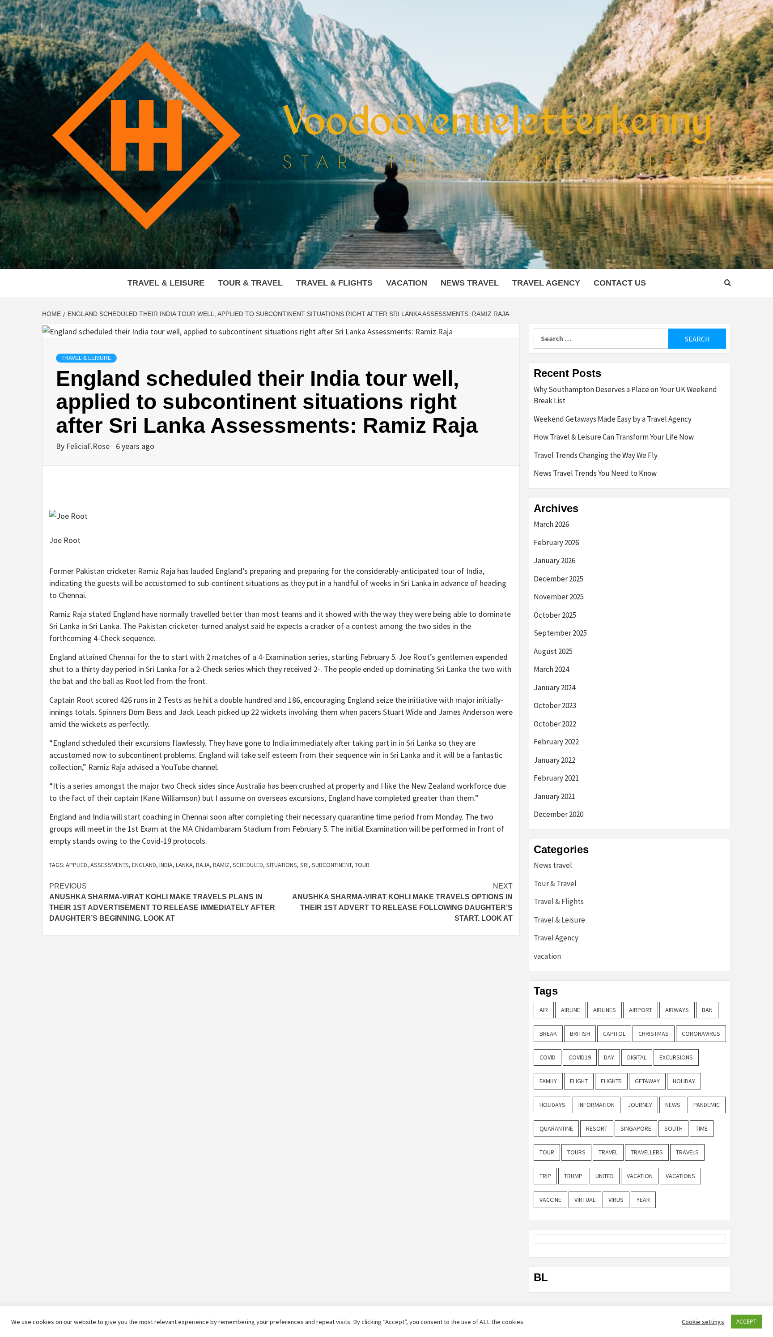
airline (570, 1010)
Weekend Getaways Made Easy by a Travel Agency (613, 419)
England (144, 865)
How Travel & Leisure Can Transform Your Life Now (614, 437)
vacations (680, 1176)
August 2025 (553, 651)
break (548, 1033)
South (673, 1128)
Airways (677, 1010)
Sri (304, 865)
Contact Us (620, 282)
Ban (707, 1010)
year (643, 1200)
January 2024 (554, 687)
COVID (547, 1057)
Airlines (604, 1010)
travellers (647, 1152)
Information (596, 1105)
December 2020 (558, 814)
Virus (616, 1200)
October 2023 (555, 705)
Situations (281, 865)
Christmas (653, 1033)
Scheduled (248, 865)
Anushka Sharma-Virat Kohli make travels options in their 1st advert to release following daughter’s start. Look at (402, 902)
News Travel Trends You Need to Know (595, 473)
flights (611, 1081)
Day (609, 1057)
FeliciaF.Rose (88, 446)
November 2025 (559, 597)
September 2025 (560, 633)
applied (76, 865)
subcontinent (332, 865)
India (166, 865)
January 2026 (554, 560)
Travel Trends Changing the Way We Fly (596, 455)
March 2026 (551, 524)
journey (640, 1105)
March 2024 (551, 669)
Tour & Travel (250, 282)
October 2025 (555, 615)
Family (548, 1081)
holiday (684, 1081)
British (580, 1033)
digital (636, 1057)
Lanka (184, 865)
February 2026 (556, 542)
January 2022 (554, 760)
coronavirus (701, 1033)
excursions (676, 1057)
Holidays (552, 1105)
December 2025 (558, 579)
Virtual (584, 1200)
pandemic (706, 1105)
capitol (614, 1033)
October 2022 (555, 724)
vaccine (550, 1200)
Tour (362, 865)
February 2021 (556, 778)
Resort (596, 1128)
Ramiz (221, 865)
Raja (203, 865)
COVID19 (580, 1057)
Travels (687, 1152)
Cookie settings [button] (703, 1322)
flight (579, 1081)
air (543, 1010)
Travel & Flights (334, 282)
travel (608, 1152)
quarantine (556, 1128)
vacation (406, 282)
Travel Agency (546, 282)
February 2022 (556, 742)
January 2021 (554, 796)
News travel (470, 282)
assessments (109, 865)
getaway (647, 1081)
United (604, 1176)
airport (640, 1010)
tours (576, 1152)
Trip (545, 1176)
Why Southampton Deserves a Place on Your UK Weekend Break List (625, 395)
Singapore (635, 1128)
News (672, 1105)
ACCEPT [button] (746, 1321)
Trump (573, 1176)
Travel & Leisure (165, 282)
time (702, 1128)
